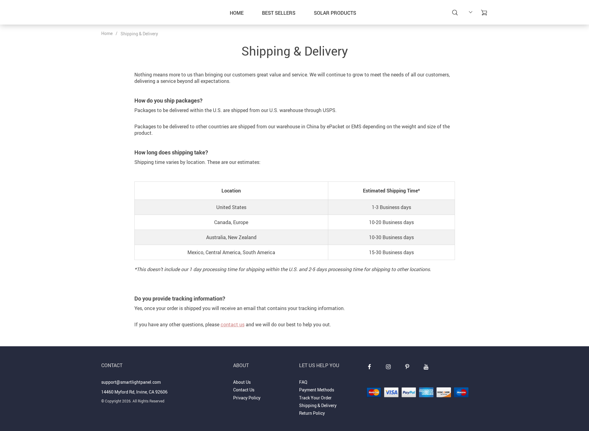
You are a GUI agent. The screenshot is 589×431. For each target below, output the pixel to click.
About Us (242, 382)
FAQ (303, 382)
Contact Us (243, 390)
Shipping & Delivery (318, 405)
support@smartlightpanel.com (131, 382)
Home (237, 13)
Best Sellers (278, 13)
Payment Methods (316, 390)
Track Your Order (315, 398)
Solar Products (335, 13)
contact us (232, 324)
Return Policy (312, 413)
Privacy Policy (246, 398)
